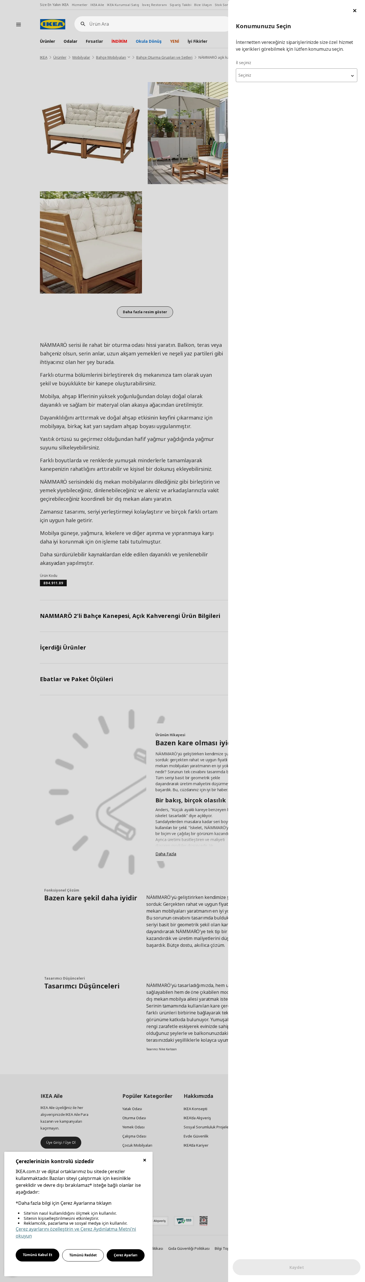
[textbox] (296, 75)
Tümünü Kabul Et (37, 1254)
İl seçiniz (243, 62)
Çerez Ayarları (125, 1255)
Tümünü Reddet (83, 1255)
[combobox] (296, 75)
